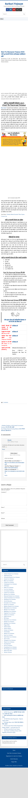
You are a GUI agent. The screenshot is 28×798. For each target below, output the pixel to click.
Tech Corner (7, 638)
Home (14, 750)
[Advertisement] (14, 36)
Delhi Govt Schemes (8, 587)
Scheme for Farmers (8, 630)
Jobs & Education (8, 601)
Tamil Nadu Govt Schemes (10, 636)
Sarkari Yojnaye (14, 3)
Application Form (8, 575)
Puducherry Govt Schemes (10, 619)
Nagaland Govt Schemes (9, 613)
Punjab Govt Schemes (9, 621)
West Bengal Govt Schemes (10, 648)
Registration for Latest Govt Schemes (14, 756)
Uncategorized (7, 643)
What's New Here (22, 60)
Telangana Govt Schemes (10, 640)
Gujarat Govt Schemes (9, 592)
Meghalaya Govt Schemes (10, 611)
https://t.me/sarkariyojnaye (11, 467)
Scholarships (7, 631)
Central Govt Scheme (9, 582)
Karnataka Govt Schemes (10, 602)
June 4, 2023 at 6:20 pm (15, 455)
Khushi (9, 440)
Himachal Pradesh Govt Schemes (11, 596)
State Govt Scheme (8, 635)
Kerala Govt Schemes (9, 604)
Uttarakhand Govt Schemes (10, 647)
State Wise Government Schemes (14, 753)
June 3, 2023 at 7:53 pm (13, 441)
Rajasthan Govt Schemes (9, 623)
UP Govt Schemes (8, 645)
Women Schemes (4, 61)
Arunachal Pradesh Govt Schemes (12, 577)
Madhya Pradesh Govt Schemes (11, 606)
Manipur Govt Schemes (9, 609)
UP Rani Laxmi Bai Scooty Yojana (12, 729)
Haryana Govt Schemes (9, 594)
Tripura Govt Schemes (9, 642)
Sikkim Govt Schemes (9, 633)
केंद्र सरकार (3, 108)
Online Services (8, 60)
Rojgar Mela (7, 625)
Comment (4, 492)
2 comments (5, 402)
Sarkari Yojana (15, 60)
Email (3, 512)
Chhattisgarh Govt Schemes (10, 584)
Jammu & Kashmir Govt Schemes (12, 597)
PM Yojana (6, 618)
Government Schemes (9, 590)
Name (3, 507)
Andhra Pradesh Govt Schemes (11, 573)
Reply (3, 449)
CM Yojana (6, 585)
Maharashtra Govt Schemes (10, 607)
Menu (2, 19)
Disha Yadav (15, 58)
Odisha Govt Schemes (9, 614)
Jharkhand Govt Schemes (10, 599)
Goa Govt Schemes (8, 589)
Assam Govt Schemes (9, 579)
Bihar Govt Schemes (8, 580)
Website (3, 518)
